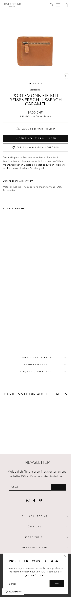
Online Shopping (35, 516)
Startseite (35, 89)
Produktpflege (35, 364)
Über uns (34, 526)
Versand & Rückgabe (36, 371)
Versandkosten (43, 116)
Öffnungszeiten (34, 547)
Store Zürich (35, 537)
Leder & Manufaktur (35, 357)
